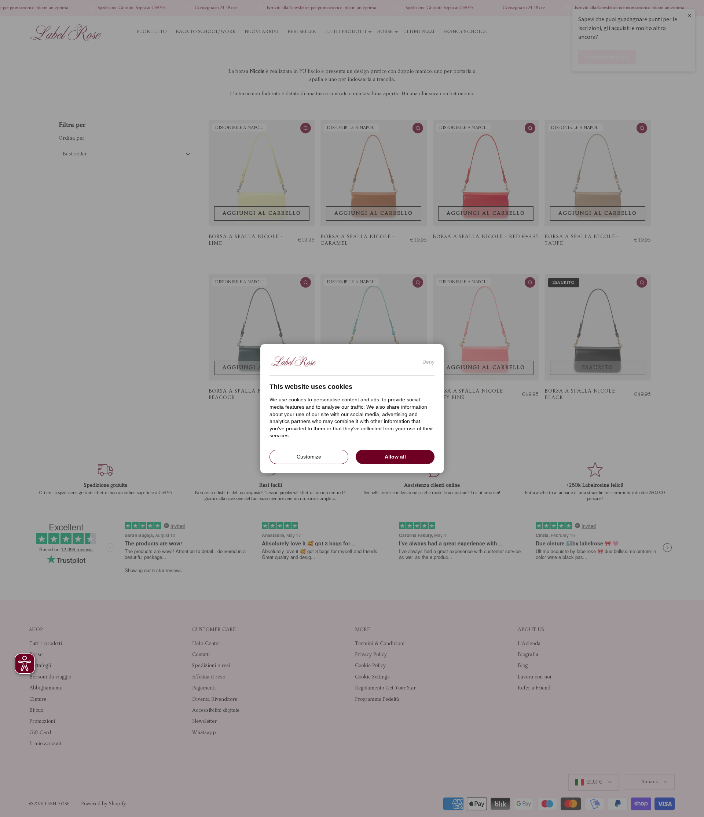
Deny (428, 361)
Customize (309, 456)
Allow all (395, 456)
